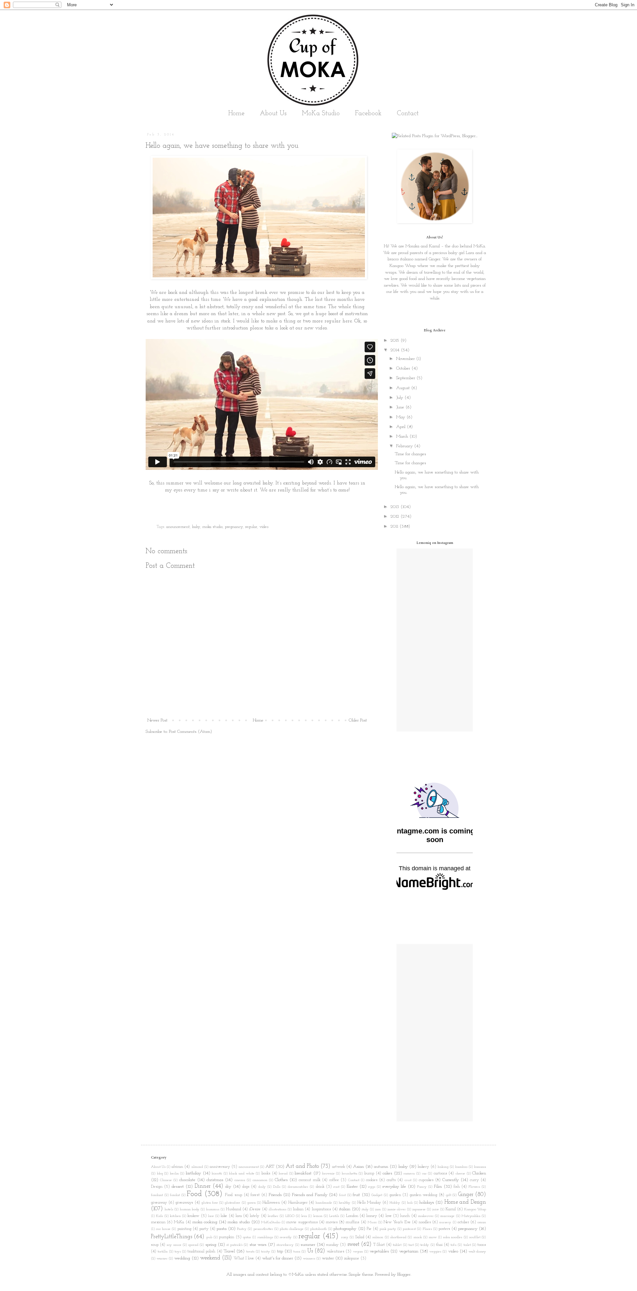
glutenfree (232, 1203)
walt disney (477, 1251)
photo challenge (292, 1229)
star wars (257, 1244)
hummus (212, 1209)
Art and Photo (302, 1166)
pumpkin (226, 1237)
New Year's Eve (397, 1222)
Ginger (465, 1194)
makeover (426, 1216)
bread (283, 1173)
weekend (210, 1258)
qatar (247, 1237)
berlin (174, 1173)
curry (474, 1180)
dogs (245, 1187)
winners (309, 1258)
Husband (233, 1209)
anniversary (220, 1167)
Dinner (202, 1186)
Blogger (403, 1274)
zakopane (351, 1258)
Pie (369, 1229)
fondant (157, 1195)
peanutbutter (263, 1229)
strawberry (285, 1245)
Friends (275, 1194)
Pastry (242, 1229)
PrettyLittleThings (171, 1237)
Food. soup (234, 1195)
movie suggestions (302, 1222)
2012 (395, 516)
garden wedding (424, 1195)
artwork (338, 1167)
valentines (335, 1251)
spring (210, 1244)
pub (209, 1237)
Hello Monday (369, 1203)
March (402, 436)
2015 (395, 340)
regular (251, 527)
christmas (214, 1179)
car (424, 1173)
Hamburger (298, 1203)
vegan (358, 1251)
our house (163, 1229)
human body (189, 1209)
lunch (405, 1216)
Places (427, 1229)
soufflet (474, 1237)
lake (224, 1216)
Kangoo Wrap (402, 265)
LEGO (290, 1216)
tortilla (163, 1251)
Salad (359, 1237)
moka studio (212, 527)
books (265, 1173)
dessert (178, 1186)
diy (228, 1186)
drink (320, 1187)
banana (480, 1167)
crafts (391, 1180)
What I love (244, 1258)
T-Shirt (379, 1245)
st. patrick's (234, 1245)
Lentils (334, 1216)
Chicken (479, 1173)
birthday (193, 1173)
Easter (352, 1186)
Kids (159, 1216)
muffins (352, 1222)
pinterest (409, 1229)
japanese (419, 1209)
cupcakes (426, 1180)
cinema (239, 1180)
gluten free (209, 1203)
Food (194, 1194)
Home (236, 113)
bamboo (461, 1167)
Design (157, 1187)
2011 (394, 526)
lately (254, 1216)
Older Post (358, 720)
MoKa (179, 1222)
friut (342, 1195)
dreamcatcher (298, 1187)
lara (239, 1216)
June (400, 407)
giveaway (159, 1203)
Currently (450, 1179)
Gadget (376, 1195)
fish (457, 1187)
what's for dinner (277, 1258)
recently (286, 1237)
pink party (388, 1229)
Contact (408, 113)
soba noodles (452, 1237)
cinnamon (259, 1180)
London (352, 1216)
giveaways (184, 1203)
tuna (296, 1251)
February (405, 446)
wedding (182, 1258)
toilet (467, 1245)
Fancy (422, 1187)
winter (328, 1258)
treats (250, 1251)
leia (304, 1216)
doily (262, 1187)
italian (344, 1209)
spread (193, 1245)
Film (438, 1186)
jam (378, 1209)
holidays (426, 1202)
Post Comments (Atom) (190, 731)
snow (433, 1237)
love (389, 1216)
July (400, 397)
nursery (445, 1222)
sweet (353, 1244)
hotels (169, 1209)
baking (443, 1167)
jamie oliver (397, 1209)
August (403, 388)
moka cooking (204, 1222)
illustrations (277, 1209)
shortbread (398, 1237)
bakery (423, 1167)
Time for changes (410, 454)
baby (196, 527)
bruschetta (349, 1173)
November (406, 358)
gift (448, 1195)
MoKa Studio (321, 113)
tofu (454, 1245)
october (463, 1222)
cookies (372, 1180)
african (177, 1167)
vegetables (379, 1251)
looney (371, 1216)
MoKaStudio (270, 1222)
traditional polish (201, 1251)
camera (409, 1173)
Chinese (166, 1180)
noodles (425, 1222)
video (263, 527)
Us (310, 1251)
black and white (241, 1173)
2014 (395, 350)
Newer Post (157, 720)
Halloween (271, 1203)
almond (197, 1167)
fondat (175, 1195)
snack (417, 1237)
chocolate (187, 1179)
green (251, 1203)
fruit (356, 1194)
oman (481, 1222)
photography (344, 1228)
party (204, 1229)
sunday (332, 1245)
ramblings (265, 1237)
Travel (229, 1251)
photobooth (318, 1229)
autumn (381, 1166)
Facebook (368, 113)
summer (308, 1244)
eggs (371, 1187)
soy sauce (174, 1245)
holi (410, 1203)
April (401, 426)
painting (184, 1229)
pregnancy (234, 527)
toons (481, 1245)
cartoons (440, 1173)
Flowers (474, 1187)
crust (407, 1180)
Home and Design (465, 1202)
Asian (358, 1166)
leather (273, 1216)
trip (280, 1251)
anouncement (178, 527)
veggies (435, 1251)
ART (269, 1166)
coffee (334, 1180)
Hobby (394, 1203)
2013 (395, 506)
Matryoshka (470, 1216)
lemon (317, 1216)
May (401, 417)
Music (372, 1222)
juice (435, 1209)
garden (395, 1195)
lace (211, 1216)
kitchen (175, 1216)
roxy (344, 1237)
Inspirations (321, 1209)
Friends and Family (309, 1194)
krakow (193, 1216)
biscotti (217, 1173)
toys (178, 1251)
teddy (424, 1245)
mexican (158, 1222)
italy (365, 1209)
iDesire (255, 1209)
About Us (273, 113)
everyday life (394, 1186)
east (336, 1187)
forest (255, 1195)
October (403, 368)
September (406, 378)
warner (162, 1258)
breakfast (303, 1173)
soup (155, 1245)
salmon (377, 1237)
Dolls (276, 1187)
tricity (265, 1251)
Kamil (451, 1209)
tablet (397, 1245)
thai (439, 1245)
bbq (160, 1173)
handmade (324, 1203)
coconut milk (309, 1180)
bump (369, 1173)
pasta (222, 1228)
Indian (298, 1209)
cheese (460, 1173)
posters (444, 1229)
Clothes (281, 1179)
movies (332, 1222)
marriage (447, 1216)
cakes (387, 1173)
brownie (328, 1173)
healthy (344, 1203)
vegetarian (408, 1251)
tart (411, 1245)
